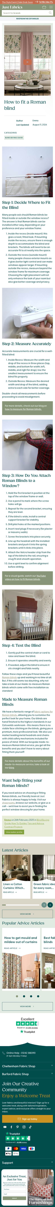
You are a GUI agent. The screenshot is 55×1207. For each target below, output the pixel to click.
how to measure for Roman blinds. (23, 409)
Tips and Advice (36, 823)
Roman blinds (9, 677)
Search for (13, 12)
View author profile (14, 832)
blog (11, 767)
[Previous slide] (44, 905)
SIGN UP (14, 1198)
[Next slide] (50, 905)
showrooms (8, 802)
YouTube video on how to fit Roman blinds (25, 577)
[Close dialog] (52, 1171)
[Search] (50, 13)
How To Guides (19, 823)
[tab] (16, 996)
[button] (44, 7)
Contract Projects (13, 826)
